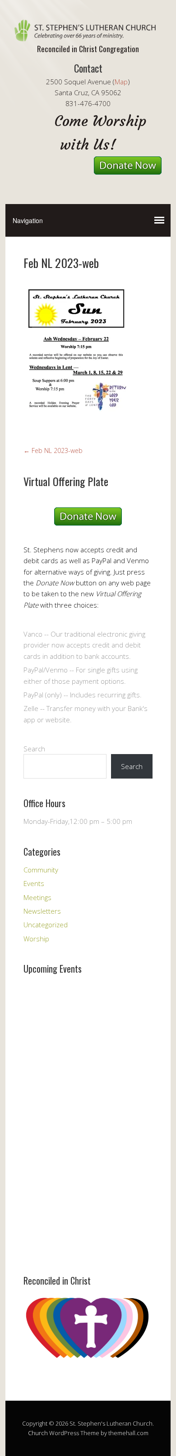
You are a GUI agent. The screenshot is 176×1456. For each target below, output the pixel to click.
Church (38, 1433)
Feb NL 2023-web (53, 450)
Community (40, 869)
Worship (36, 938)
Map (121, 81)
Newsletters (42, 910)
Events (33, 883)
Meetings (37, 897)
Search (34, 748)
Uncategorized (45, 924)
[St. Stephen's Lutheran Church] (88, 33)
